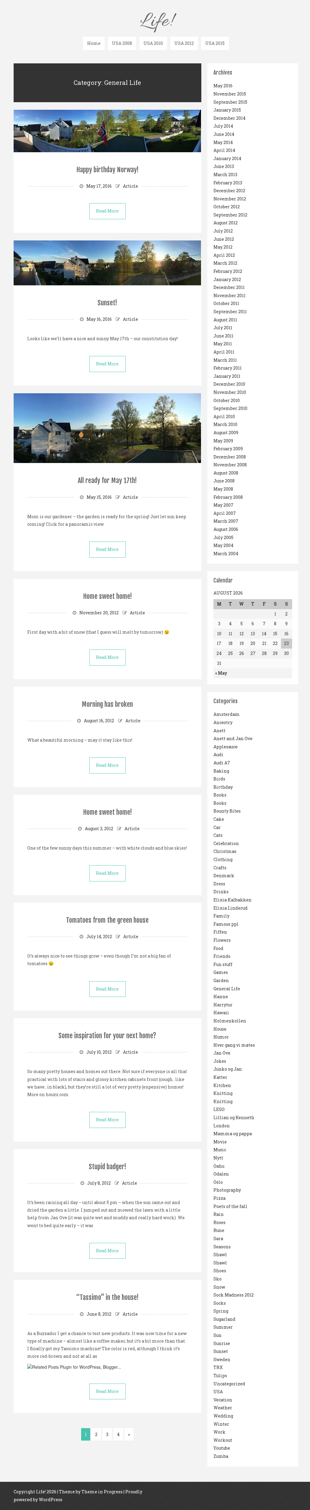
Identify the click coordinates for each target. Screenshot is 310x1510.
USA (218, 1391)
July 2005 (223, 537)
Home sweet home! (107, 596)
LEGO (219, 1109)
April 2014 (224, 150)
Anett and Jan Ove (232, 738)
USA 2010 (153, 43)
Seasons (222, 1247)
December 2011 (229, 287)
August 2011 (225, 320)
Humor (221, 1037)
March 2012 (225, 263)
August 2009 (225, 432)
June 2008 (224, 481)
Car (217, 827)
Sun (217, 1335)
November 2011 (229, 295)
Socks (219, 1303)
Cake (218, 819)
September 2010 (230, 408)
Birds (219, 779)
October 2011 (226, 303)
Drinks (221, 891)
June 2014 (223, 134)
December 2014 (229, 118)
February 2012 (227, 271)
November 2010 (229, 392)
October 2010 (226, 400)
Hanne (220, 996)
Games (220, 972)
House (219, 1029)
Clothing (222, 859)
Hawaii (221, 1012)
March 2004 (225, 553)
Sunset (220, 1351)
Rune (218, 1230)
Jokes (219, 1061)
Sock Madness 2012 (233, 1295)
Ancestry (222, 722)
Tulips (220, 1375)
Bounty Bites (227, 811)
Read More (107, 211)
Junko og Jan (227, 1069)
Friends (221, 956)
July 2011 (222, 328)
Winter (221, 1424)
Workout (222, 1440)
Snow (219, 1287)
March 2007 (225, 521)
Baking (221, 771)
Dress (219, 884)
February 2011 (227, 368)
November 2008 (230, 465)
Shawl (220, 1254)
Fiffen (220, 932)
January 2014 (227, 158)
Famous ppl (226, 924)
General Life (226, 989)
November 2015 (229, 94)
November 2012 (229, 199)
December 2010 (229, 384)
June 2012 (223, 239)
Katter (220, 1077)
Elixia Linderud (230, 908)
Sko (217, 1279)
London (221, 1126)
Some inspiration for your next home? (107, 1036)
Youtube (221, 1448)
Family (221, 916)
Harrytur (222, 1005)
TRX (218, 1367)
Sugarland (224, 1319)
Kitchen (222, 1085)
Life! (156, 21)
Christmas (224, 851)
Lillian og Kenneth (233, 1117)
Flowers (222, 940)
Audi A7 (221, 763)
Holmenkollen (229, 1021)
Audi (218, 754)
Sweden (221, 1359)
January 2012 (227, 279)
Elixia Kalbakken (232, 900)
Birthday (223, 787)
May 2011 (222, 344)
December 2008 (229, 457)
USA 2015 (215, 43)
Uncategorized (229, 1384)
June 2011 (223, 336)
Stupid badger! (107, 1167)
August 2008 (225, 473)
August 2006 (225, 529)
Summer (223, 1327)
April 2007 (224, 513)
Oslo (218, 1182)
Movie (220, 1142)
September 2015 (230, 102)
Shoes (219, 1270)
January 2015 (227, 110)
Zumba (220, 1456)
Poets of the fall (230, 1206)
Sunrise (221, 1343)
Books (219, 795)
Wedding (223, 1416)
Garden (221, 980)
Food (218, 948)
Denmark (223, 875)
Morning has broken (107, 704)
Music (219, 1150)
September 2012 (230, 215)
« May (221, 673)
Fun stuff (222, 964)
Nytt (218, 1158)
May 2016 (222, 86)
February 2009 (228, 448)
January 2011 (226, 376)
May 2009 (223, 441)
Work (219, 1432)
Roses (219, 1222)
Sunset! (107, 303)
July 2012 (223, 231)
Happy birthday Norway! (107, 170)
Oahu (218, 1166)
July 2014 (223, 126)
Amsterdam (226, 714)
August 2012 (225, 223)
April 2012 (224, 255)
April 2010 (224, 416)
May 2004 (223, 545)
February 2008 (228, 497)
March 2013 (225, 174)
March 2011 (225, 360)
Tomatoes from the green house (107, 920)
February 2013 (227, 183)
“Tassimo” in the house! (107, 1297)
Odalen (221, 1174)
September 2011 (230, 311)
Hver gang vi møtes (234, 1045)
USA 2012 (184, 43)
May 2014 (223, 142)
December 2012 (229, 190)
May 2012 (222, 247)
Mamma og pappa (232, 1133)
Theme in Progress (102, 1492)
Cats (218, 835)
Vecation (222, 1400)
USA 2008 (122, 43)
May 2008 (223, 489)
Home (94, 43)
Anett (219, 730)
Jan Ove (221, 1053)
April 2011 (223, 352)
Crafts (219, 868)
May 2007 (223, 505)
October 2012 (226, 207)
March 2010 (225, 424)
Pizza (219, 1198)
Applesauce (225, 747)
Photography (227, 1190)
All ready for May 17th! (107, 480)
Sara (218, 1238)
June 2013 (223, 166)
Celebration (226, 843)
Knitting (222, 1093)
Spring (220, 1311)
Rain (218, 1214)
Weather (222, 1408)
